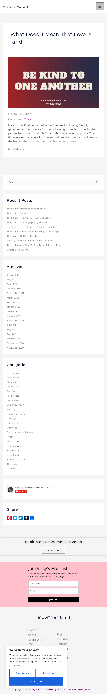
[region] (36, 666)
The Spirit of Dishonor (18, 213)
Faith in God (13, 386)
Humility (11, 409)
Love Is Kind (20, 114)
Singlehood (13, 455)
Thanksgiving (13, 464)
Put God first (13, 441)
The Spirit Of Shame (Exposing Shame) (27, 222)
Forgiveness (13, 396)
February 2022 (14, 302)
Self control (13, 450)
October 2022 (14, 288)
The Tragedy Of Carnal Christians (23, 236)
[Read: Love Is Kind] (53, 82)
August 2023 (13, 284)
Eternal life (12, 382)
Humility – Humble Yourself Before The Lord (29, 240)
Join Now (53, 599)
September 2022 (15, 293)
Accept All (36, 681)
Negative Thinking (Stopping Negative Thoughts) (32, 227)
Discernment (13, 377)
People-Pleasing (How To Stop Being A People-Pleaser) (35, 245)
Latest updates (14, 423)
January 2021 (13, 338)
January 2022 (13, 307)
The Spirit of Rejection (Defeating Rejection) (29, 218)
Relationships (14, 446)
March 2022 (13, 298)
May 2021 (11, 329)
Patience (11, 437)
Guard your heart (15, 405)
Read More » (16, 149)
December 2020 (15, 343)
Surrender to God (16, 459)
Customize (22, 673)
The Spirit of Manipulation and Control (26, 209)
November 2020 (15, 348)
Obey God (12, 428)
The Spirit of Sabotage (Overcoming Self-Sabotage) (33, 231)
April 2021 (12, 334)
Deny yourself (14, 373)
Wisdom (11, 468)
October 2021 (14, 316)
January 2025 (13, 275)
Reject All (49, 673)
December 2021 (15, 311)
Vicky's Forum (16, 6)
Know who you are (16, 414)
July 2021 (11, 325)
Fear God (11, 391)
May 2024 (12, 279)
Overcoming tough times (20, 432)
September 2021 (15, 320)
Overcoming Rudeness (18, 250)
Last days (11, 418)
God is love (15, 119)
